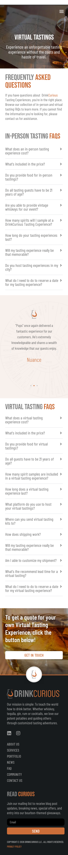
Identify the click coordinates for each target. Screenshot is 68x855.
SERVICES (13, 750)
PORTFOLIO (14, 756)
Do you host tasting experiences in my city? (31, 267)
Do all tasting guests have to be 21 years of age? (28, 192)
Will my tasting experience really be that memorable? (29, 252)
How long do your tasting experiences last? (31, 237)
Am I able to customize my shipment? (31, 560)
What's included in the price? (25, 164)
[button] (34, 151)
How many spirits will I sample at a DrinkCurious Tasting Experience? (29, 222)
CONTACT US (14, 780)
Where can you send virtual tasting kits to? (29, 521)
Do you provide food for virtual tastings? (26, 446)
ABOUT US (13, 744)
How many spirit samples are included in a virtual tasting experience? (31, 476)
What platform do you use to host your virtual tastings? (28, 506)
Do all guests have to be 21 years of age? (29, 461)
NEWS (10, 762)
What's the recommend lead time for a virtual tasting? (31, 573)
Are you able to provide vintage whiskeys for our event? (26, 207)
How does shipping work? (23, 534)
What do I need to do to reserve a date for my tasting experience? (31, 282)
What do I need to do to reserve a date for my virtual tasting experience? (31, 588)
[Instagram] (18, 733)
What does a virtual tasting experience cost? (24, 419)
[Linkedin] (9, 733)
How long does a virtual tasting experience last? (26, 491)
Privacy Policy (14, 846)
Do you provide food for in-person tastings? (28, 177)
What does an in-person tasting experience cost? (27, 150)
